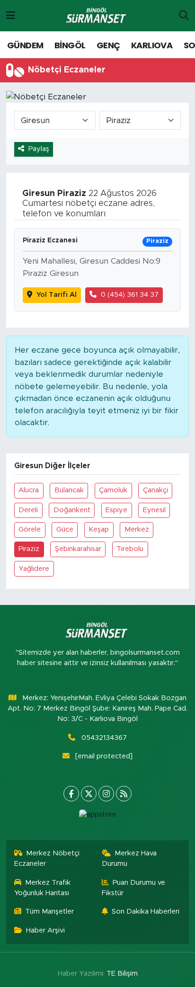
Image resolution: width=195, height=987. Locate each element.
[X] (89, 793)
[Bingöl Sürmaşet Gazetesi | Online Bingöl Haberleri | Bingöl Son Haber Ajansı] (97, 15)
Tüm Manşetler (49, 911)
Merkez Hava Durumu (129, 858)
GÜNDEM (25, 45)
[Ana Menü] (10, 15)
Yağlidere (33, 568)
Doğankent (71, 510)
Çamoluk (113, 490)
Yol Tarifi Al (56, 294)
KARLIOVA (151, 45)
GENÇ (108, 45)
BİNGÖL (69, 45)
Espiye (116, 510)
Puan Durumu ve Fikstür (134, 888)
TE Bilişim (122, 973)
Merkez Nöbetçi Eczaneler (47, 858)
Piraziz (28, 548)
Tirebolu (129, 548)
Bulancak (69, 490)
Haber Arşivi (45, 930)
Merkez (136, 529)
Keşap (99, 529)
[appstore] (97, 816)
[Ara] (184, 15)
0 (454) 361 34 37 (130, 294)
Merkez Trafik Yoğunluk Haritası (42, 888)
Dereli (28, 510)
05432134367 (104, 737)
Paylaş (38, 148)
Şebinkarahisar (78, 548)
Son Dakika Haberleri (145, 911)
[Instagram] (106, 793)
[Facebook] (71, 793)
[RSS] (124, 793)
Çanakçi (155, 490)
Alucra (28, 490)
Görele (29, 529)
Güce (64, 529)
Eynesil (154, 510)
